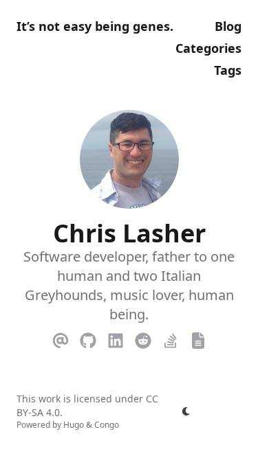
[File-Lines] (198, 338)
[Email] (60, 338)
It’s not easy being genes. (95, 26)
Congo (106, 425)
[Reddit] (143, 338)
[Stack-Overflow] (170, 338)
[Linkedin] (115, 338)
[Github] (88, 338)
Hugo (73, 425)
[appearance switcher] (186, 411)
